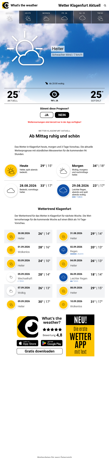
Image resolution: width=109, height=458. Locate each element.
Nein (62, 115)
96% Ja (54, 100)
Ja (47, 115)
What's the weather (24, 5)
